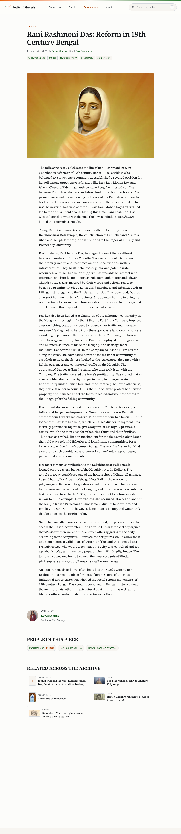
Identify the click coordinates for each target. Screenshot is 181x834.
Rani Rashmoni (84, 51)
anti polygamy (103, 57)
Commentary (91, 7)
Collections (55, 7)
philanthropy (87, 57)
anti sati (52, 57)
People (72, 7)
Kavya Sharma (60, 51)
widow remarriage (36, 57)
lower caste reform (68, 57)
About (109, 7)
